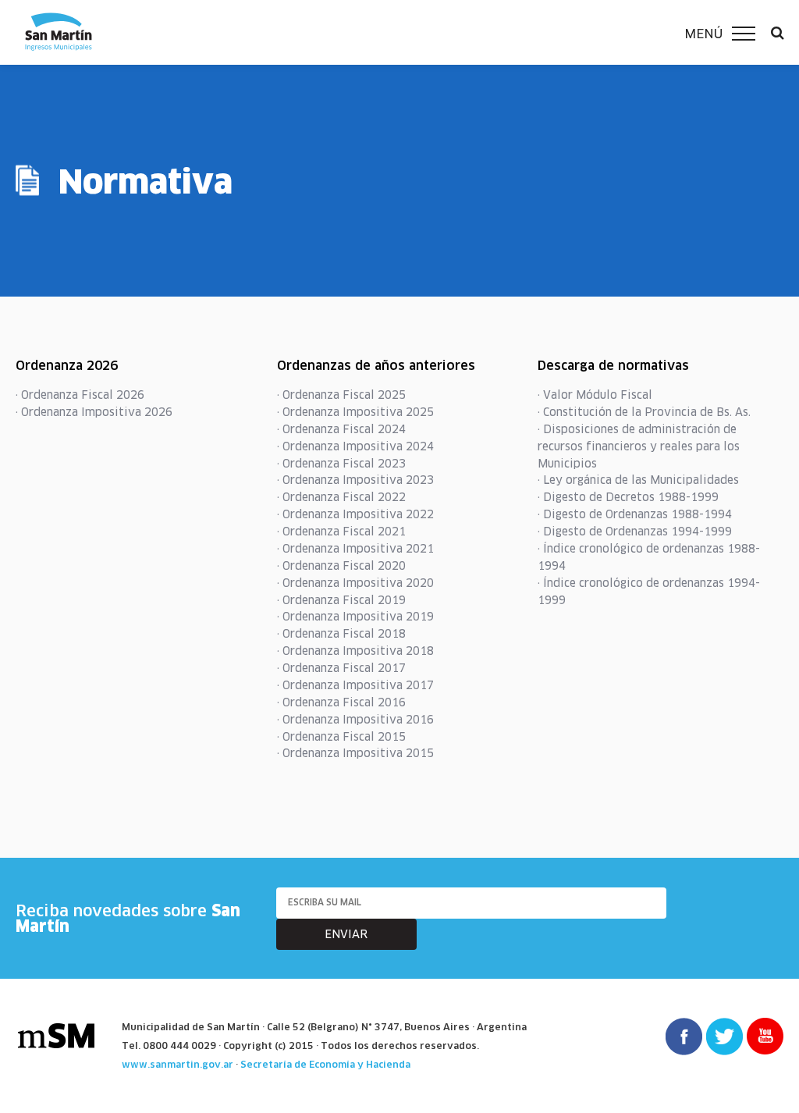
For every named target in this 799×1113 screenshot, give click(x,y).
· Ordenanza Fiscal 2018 (341, 634)
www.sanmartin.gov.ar (177, 1064)
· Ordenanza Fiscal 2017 (341, 668)
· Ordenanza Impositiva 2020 (355, 583)
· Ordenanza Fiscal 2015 (341, 737)
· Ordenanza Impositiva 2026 (94, 412)
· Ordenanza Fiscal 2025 (341, 395)
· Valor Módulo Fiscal (595, 395)
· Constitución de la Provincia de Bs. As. (644, 412)
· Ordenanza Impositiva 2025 (355, 412)
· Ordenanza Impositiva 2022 (355, 514)
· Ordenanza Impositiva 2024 (355, 446)
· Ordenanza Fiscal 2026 (80, 395)
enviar (346, 934)
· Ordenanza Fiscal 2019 (341, 600)
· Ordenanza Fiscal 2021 (341, 531)
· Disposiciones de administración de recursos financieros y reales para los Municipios (639, 446)
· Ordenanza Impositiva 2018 (355, 651)
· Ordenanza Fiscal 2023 (341, 463)
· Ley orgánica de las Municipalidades (638, 480)
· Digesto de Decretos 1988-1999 (628, 497)
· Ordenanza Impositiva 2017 (355, 685)
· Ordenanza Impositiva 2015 (355, 753)
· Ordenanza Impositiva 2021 (355, 548)
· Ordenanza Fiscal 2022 (341, 497)
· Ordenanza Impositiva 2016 (355, 719)
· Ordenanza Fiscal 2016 (341, 702)
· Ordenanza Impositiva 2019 (355, 616)
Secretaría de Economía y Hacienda (325, 1064)
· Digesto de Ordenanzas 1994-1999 (635, 531)
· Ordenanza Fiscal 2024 (341, 429)
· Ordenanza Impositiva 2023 (355, 480)
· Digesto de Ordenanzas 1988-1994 (635, 514)
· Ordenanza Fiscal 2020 (341, 566)
